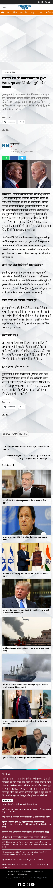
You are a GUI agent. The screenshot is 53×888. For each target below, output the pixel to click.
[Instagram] (46, 2)
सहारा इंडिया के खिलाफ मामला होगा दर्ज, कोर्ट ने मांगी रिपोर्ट (22, 859)
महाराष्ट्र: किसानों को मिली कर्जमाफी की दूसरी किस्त (19, 804)
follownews (22, 874)
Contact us (38, 871)
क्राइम (33, 12)
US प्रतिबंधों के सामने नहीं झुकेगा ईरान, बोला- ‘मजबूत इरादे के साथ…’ (26, 837)
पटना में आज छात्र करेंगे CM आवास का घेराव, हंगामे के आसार (23, 822)
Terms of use (13, 871)
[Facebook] (38, 2)
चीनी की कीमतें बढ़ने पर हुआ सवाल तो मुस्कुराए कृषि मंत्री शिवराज (24, 842)
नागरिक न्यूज (14, 144)
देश (8, 12)
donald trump (10, 434)
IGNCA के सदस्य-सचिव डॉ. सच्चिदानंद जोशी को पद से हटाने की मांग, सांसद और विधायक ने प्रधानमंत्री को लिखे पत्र (26, 853)
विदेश (15, 12)
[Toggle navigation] (4, 8)
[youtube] (49, 2)
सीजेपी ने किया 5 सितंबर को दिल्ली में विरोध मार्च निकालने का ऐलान (25, 832)
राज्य (40, 12)
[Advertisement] (26, 43)
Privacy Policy (26, 871)
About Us (11, 874)
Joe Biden (23, 434)
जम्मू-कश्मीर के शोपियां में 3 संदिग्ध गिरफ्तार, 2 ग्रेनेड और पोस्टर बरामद (26, 817)
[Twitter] (42, 2)
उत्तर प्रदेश (23, 12)
